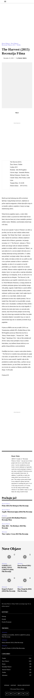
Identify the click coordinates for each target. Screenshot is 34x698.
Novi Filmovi (14, 43)
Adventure (4, 516)
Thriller (19, 45)
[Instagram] (11, 693)
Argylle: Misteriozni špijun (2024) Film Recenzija (17, 512)
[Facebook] (11, 117)
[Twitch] (19, 693)
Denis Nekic (22, 58)
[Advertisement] (17, 21)
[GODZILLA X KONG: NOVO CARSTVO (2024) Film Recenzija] (9, 556)
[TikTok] (15, 693)
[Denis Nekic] (6, 474)
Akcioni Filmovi (6, 503)
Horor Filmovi (6, 43)
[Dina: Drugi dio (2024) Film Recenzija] (24, 580)
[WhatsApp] (23, 117)
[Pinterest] (19, 117)
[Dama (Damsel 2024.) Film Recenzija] (24, 556)
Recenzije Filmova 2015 (9, 45)
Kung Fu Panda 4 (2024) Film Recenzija (13, 648)
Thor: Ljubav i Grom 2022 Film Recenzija (15, 534)
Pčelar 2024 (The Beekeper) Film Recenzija (15, 506)
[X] (15, 117)
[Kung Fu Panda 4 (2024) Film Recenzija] (9, 580)
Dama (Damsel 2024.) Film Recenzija (24, 566)
